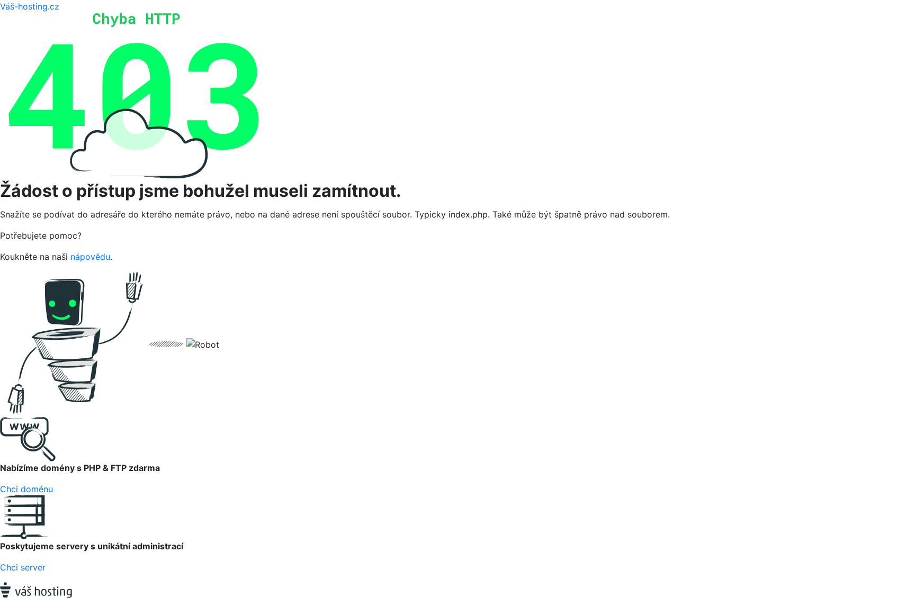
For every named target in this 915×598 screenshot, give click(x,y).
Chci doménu (26, 489)
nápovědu (90, 256)
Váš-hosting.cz (29, 6)
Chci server (23, 567)
